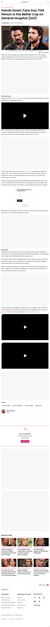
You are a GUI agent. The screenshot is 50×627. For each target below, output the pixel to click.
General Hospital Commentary (8, 547)
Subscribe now (25, 441)
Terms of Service (11, 619)
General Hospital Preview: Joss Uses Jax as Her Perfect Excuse (24, 571)
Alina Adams (6, 23)
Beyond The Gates (6, 608)
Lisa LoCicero (27, 171)
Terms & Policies (21, 605)
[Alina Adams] (4, 411)
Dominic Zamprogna (17, 98)
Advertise (19, 602)
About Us (19, 597)
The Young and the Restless (8, 602)
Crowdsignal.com (25, 206)
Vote (20, 200)
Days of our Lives (5, 597)
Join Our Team (21, 600)
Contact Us (20, 608)
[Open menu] (1, 2)
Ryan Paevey (39, 405)
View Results (25, 204)
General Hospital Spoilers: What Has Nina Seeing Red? (41, 551)
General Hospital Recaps (40, 568)
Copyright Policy (19, 619)
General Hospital (6, 405)
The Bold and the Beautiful (8, 605)
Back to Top (42, 585)
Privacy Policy (4, 619)
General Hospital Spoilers (40, 547)
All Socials (37, 605)
